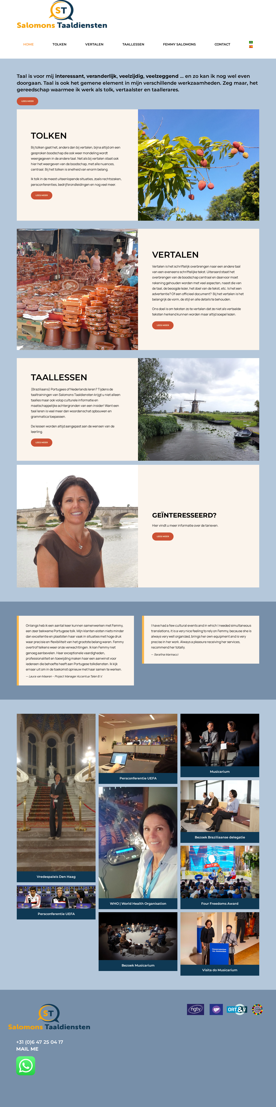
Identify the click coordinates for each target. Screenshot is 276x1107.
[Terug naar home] (62, 14)
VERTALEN (94, 44)
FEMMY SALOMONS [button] (179, 44)
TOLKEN (59, 44)
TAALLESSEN (133, 44)
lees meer (27, 101)
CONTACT (222, 44)
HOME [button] (28, 44)
